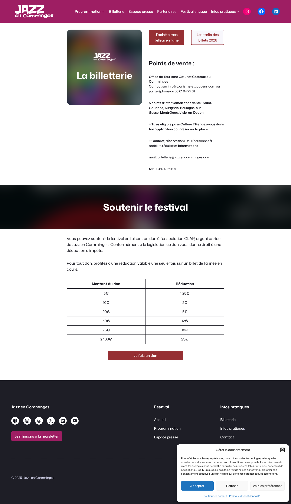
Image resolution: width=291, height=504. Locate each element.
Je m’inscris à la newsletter (37, 436)
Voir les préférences (267, 486)
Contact (227, 437)
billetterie (110, 75)
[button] (282, 450)
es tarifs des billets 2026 (208, 37)
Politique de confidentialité (244, 496)
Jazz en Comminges (30, 407)
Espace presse (166, 437)
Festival (161, 407)
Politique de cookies (215, 496)
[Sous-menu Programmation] (103, 11)
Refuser (232, 486)
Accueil (160, 419)
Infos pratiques (234, 407)
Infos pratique (231, 428)
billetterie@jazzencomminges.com (184, 157)
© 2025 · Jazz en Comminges (32, 477)
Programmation (167, 428)
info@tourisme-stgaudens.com (191, 86)
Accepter (197, 486)
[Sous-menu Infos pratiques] (238, 11)
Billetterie (228, 419)
